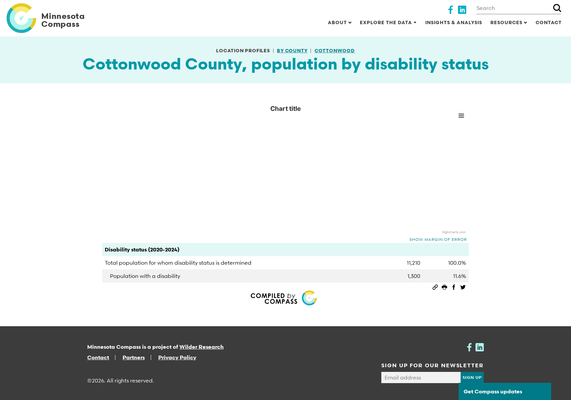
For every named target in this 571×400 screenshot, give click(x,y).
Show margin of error (438, 239)
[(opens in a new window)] (450, 9)
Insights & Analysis (453, 22)
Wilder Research (201, 346)
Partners (134, 357)
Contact (549, 22)
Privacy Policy (177, 357)
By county (292, 50)
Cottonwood (335, 50)
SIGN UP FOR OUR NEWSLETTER (432, 365)
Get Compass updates (493, 391)
